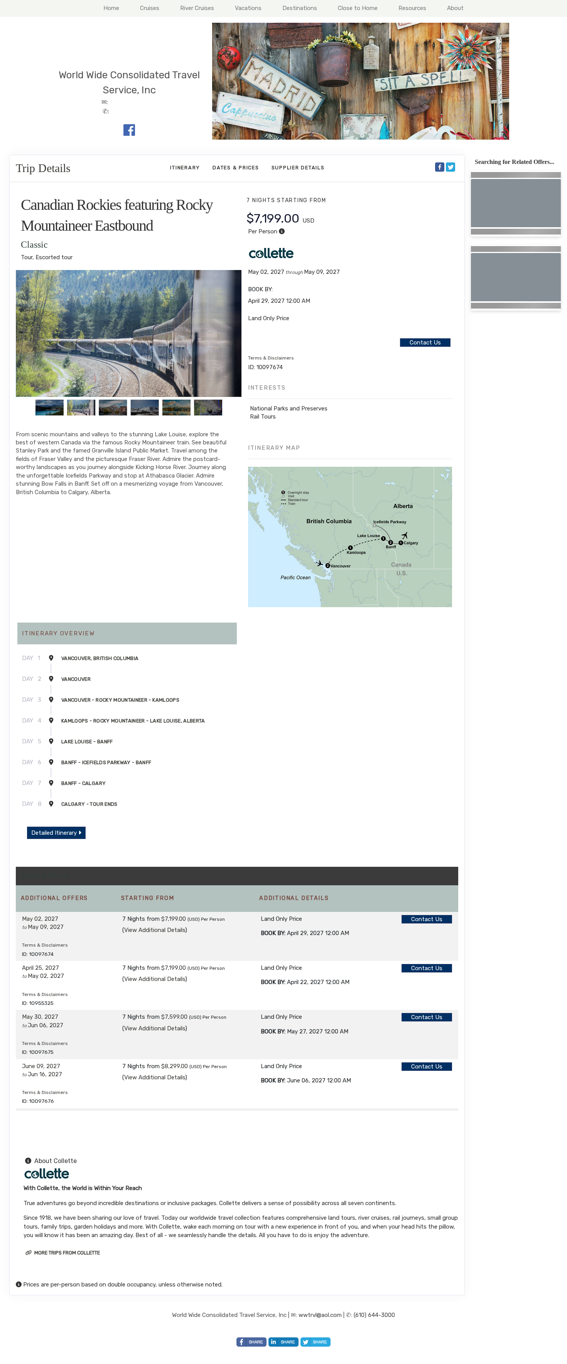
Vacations (248, 8)
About (455, 8)
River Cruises (197, 8)
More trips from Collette (66, 1253)
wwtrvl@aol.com (320, 1315)
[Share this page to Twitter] (450, 167)
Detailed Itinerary (54, 832)
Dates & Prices (236, 168)
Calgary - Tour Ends (89, 804)
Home (111, 8)
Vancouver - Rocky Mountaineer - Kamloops (120, 700)
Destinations (299, 8)
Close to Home (358, 8)
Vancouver (76, 679)
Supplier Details (298, 168)
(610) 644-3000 (374, 1315)
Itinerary (185, 168)
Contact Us (425, 342)
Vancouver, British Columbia (99, 658)
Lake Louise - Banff (87, 741)
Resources (412, 8)
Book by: (273, 933)
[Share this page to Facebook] (439, 167)
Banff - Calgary (83, 783)
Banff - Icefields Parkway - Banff (106, 762)
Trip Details (43, 168)
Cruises (149, 8)
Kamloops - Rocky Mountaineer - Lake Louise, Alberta (133, 721)
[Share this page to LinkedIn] (283, 1342)
